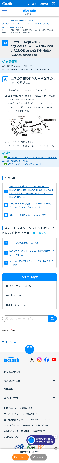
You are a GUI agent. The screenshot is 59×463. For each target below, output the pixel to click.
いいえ (40, 457)
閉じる (55, 448)
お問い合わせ (10, 408)
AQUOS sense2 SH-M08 (11, 27)
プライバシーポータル (39, 419)
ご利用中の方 (11, 397)
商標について (39, 430)
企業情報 (44, 3)
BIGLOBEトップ (11, 436)
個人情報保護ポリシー (14, 419)
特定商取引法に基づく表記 (35, 425)
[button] (41, 440)
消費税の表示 (26, 408)
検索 (52, 318)
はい (22, 457)
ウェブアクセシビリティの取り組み (21, 413)
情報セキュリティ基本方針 (16, 430)
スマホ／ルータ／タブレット (13, 24)
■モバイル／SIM (26, 20)
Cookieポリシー (11, 425)
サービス (32, 3)
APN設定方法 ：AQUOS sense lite (25, 164)
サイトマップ (7, 341)
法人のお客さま (12, 380)
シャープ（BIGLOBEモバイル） (38, 24)
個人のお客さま (12, 372)
